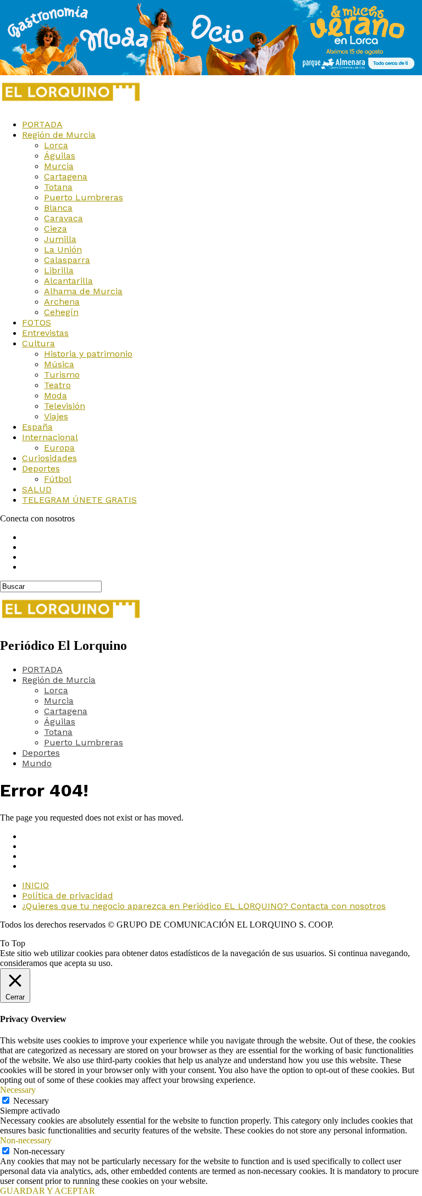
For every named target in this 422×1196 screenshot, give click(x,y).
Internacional (50, 437)
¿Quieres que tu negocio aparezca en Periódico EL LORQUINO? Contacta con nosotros (204, 906)
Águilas (59, 155)
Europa (59, 447)
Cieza (55, 228)
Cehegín (61, 312)
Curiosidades (49, 458)
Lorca (56, 145)
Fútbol (57, 479)
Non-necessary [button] (26, 1140)
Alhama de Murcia (83, 291)
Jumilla (60, 239)
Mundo (37, 763)
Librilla (59, 270)
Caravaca (63, 218)
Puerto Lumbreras (83, 197)
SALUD (37, 489)
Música (59, 364)
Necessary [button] (18, 1089)
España (37, 427)
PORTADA (42, 124)
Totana (58, 187)
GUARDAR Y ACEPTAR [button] (47, 1190)
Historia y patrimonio (88, 354)
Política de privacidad (67, 895)
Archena (62, 301)
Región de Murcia (59, 135)
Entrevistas (45, 333)
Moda (55, 395)
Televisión (64, 406)
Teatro (57, 385)
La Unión (63, 249)
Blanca (58, 208)
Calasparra (67, 260)
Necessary (31, 1100)
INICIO (35, 885)
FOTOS (36, 322)
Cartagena (65, 176)
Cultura (38, 343)
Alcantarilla (68, 281)
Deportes (41, 468)
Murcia (59, 166)
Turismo (62, 374)
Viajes (56, 416)
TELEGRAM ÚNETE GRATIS (79, 500)
